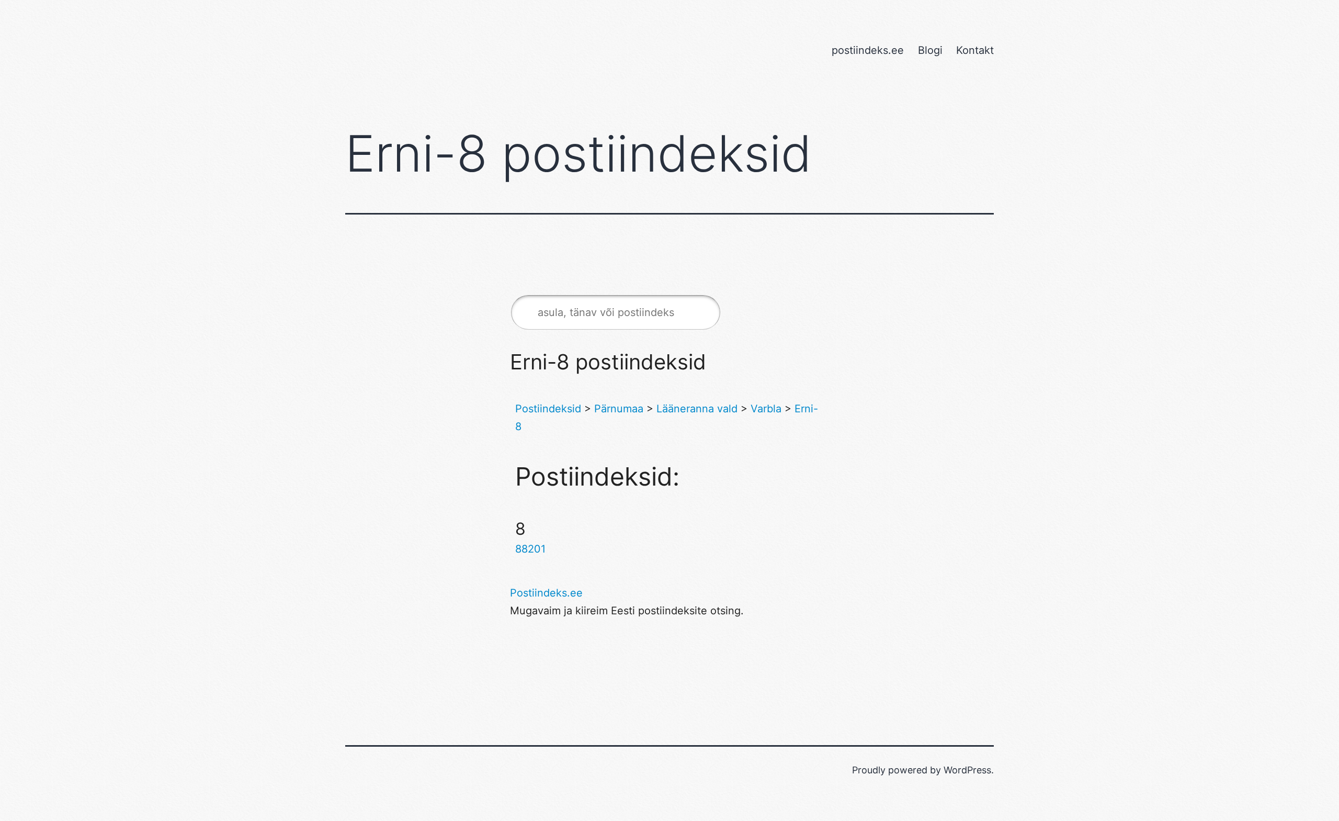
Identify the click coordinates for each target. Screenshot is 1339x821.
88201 (530, 549)
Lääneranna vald (696, 408)
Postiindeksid (548, 408)
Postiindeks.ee (546, 593)
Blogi (930, 50)
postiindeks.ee (868, 50)
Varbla (766, 408)
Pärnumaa (618, 408)
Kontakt (975, 50)
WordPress (967, 769)
